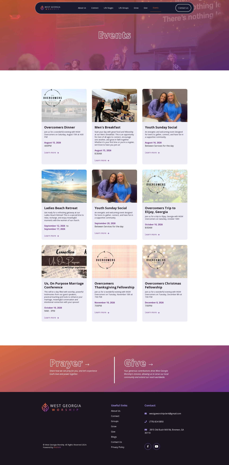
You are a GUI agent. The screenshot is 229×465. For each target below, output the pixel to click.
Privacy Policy (117, 447)
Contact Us (116, 442)
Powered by (52, 447)
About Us (82, 8)
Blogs (114, 436)
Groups (114, 421)
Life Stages (108, 8)
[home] (49, 7)
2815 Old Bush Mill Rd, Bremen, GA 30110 (164, 431)
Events (155, 7)
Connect (94, 8)
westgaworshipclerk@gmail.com (165, 413)
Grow (136, 8)
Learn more (51, 152)
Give (145, 8)
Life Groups (124, 8)
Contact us (183, 8)
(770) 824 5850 (156, 421)
